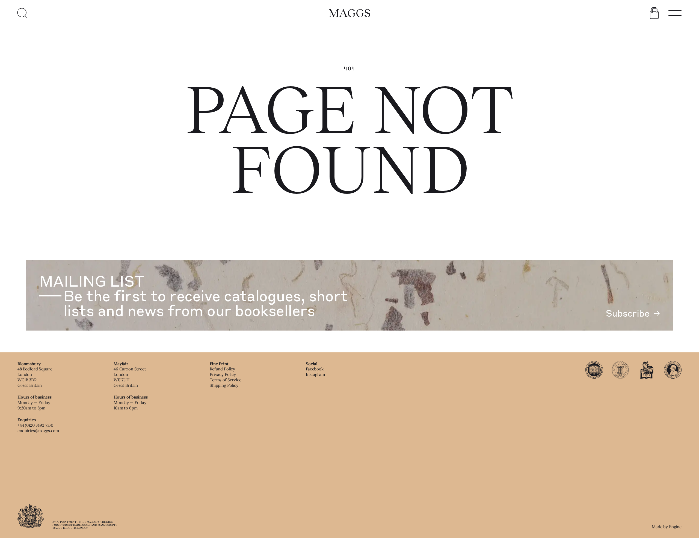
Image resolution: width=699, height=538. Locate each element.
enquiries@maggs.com (38, 430)
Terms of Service (225, 379)
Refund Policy (222, 368)
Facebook (315, 368)
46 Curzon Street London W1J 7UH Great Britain (130, 377)
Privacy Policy (223, 374)
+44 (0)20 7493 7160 (35, 425)
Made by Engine (667, 526)
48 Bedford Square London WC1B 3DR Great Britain (34, 377)
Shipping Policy (224, 385)
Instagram (315, 374)
